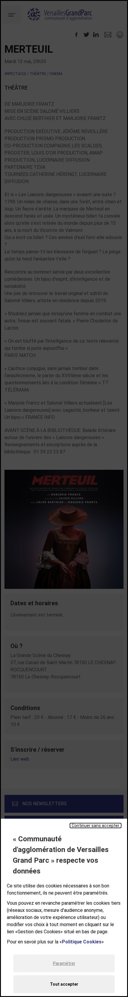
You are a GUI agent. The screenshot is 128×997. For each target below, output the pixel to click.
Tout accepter (64, 984)
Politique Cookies (82, 942)
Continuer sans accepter (95, 825)
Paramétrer (64, 963)
